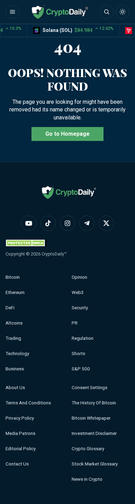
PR (75, 323)
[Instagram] (67, 223)
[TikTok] (48, 223)
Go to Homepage (67, 134)
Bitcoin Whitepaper (91, 418)
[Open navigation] (12, 12)
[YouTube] (28, 223)
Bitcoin (13, 277)
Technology (17, 353)
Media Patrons (20, 433)
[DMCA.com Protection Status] (26, 242)
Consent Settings (89, 387)
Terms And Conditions (28, 402)
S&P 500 (81, 368)
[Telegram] (86, 223)
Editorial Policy (21, 448)
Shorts (78, 353)
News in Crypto (87, 479)
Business (15, 368)
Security (80, 307)
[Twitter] (106, 223)
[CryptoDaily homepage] (60, 12)
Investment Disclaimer (94, 433)
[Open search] (107, 12)
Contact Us (17, 464)
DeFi (10, 307)
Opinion (79, 277)
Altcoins (14, 323)
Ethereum (15, 292)
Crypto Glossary (88, 448)
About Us (15, 387)
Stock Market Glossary (95, 464)
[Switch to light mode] (122, 12)
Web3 (78, 292)
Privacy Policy (20, 418)
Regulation (82, 338)
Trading (13, 338)
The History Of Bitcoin (94, 402)
